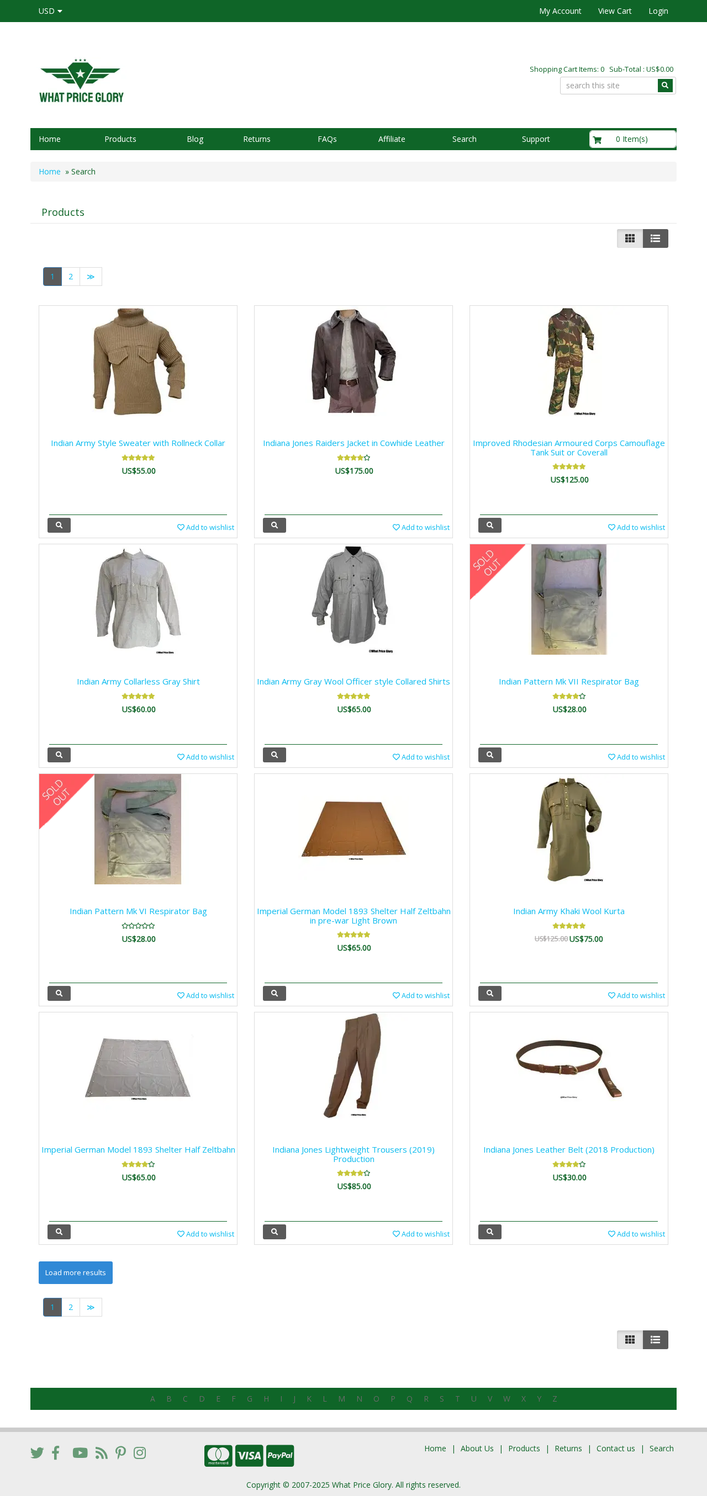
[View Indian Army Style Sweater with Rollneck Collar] (59, 525)
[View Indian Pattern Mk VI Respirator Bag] (59, 993)
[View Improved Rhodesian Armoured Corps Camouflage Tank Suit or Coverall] (490, 525)
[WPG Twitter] (37, 1452)
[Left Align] (630, 238)
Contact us (616, 1448)
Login (658, 11)
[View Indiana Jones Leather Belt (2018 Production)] (490, 1231)
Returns (257, 139)
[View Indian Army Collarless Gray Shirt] (59, 754)
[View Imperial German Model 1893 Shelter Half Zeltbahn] (59, 1231)
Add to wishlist (209, 527)
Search (464, 139)
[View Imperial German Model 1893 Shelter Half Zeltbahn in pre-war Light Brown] (274, 993)
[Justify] (655, 238)
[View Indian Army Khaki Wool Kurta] (490, 993)
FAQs (327, 139)
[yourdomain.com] (187, 79)
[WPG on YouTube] (80, 1452)
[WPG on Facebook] (55, 1452)
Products (120, 139)
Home (50, 139)
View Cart (615, 11)
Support (536, 139)
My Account (560, 11)
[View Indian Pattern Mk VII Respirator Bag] (490, 754)
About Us (477, 1448)
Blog (195, 139)
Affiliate (391, 139)
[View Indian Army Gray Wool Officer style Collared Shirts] (274, 754)
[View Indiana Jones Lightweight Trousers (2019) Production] (274, 1231)
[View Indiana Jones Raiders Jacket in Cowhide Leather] (274, 525)
